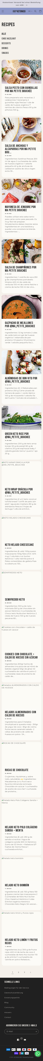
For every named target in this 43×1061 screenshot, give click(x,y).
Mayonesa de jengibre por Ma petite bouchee (20, 208)
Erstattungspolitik (12, 998)
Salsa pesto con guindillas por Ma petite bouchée (21, 89)
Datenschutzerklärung (13, 993)
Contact (7, 1017)
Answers (7, 1012)
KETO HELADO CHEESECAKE (19, 544)
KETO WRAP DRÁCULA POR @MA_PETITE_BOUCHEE (19, 491)
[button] (2, 11)
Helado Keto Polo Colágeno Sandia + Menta (21, 829)
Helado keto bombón (17, 885)
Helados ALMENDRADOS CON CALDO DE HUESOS (20, 714)
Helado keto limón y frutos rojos (21, 941)
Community (9, 1007)
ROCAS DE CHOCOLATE (16, 770)
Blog (6, 1003)
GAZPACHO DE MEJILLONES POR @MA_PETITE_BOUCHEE (20, 324)
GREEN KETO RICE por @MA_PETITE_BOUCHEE (17, 435)
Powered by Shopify (28, 1057)
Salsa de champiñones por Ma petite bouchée (20, 269)
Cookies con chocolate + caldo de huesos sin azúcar (21, 656)
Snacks (5, 53)
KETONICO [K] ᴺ (18, 1057)
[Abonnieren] (36, 1031)
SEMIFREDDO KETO (15, 599)
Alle (4, 34)
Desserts (6, 43)
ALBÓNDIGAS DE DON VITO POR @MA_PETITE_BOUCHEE (21, 380)
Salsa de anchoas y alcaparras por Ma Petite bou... (20, 149)
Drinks (5, 48)
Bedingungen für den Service (16, 988)
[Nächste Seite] (30, 972)
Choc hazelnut (9, 38)
